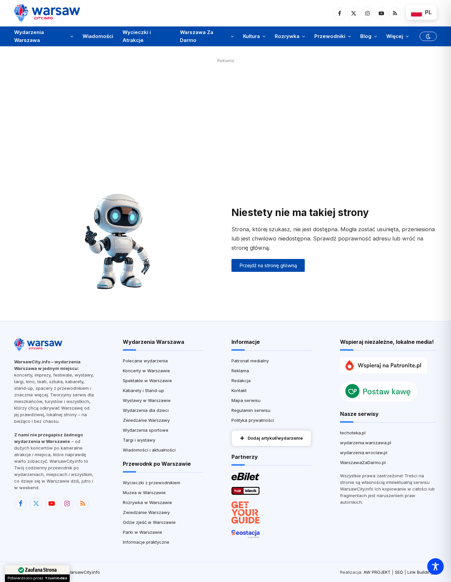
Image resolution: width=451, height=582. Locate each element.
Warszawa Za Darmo (196, 36)
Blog (365, 36)
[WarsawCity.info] (47, 13)
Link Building (420, 572)
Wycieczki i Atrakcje (136, 36)
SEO (399, 572)
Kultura (251, 36)
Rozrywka (287, 36)
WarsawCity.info (83, 572)
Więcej (394, 36)
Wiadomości (98, 36)
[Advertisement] (225, 111)
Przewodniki (329, 36)
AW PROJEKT (377, 572)
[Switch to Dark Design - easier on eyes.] (427, 36)
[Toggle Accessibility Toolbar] (435, 566)
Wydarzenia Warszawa (29, 36)
